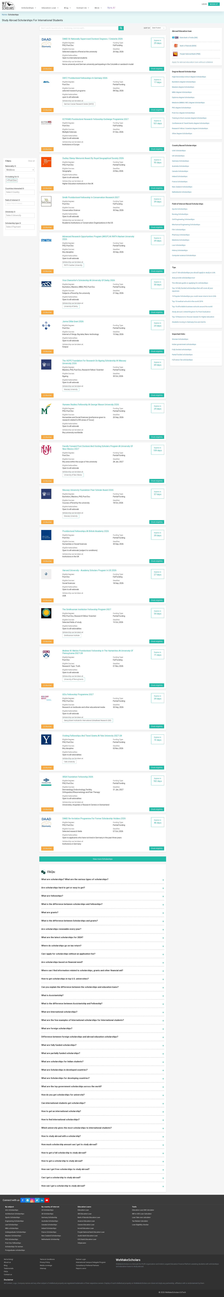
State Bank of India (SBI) (189, 38)
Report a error (81, 1268)
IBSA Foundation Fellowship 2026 (77, 777)
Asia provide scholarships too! (183, 278)
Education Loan (83, 1210)
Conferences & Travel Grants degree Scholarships (190, 123)
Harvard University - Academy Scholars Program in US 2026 (89, 570)
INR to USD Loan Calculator (142, 1214)
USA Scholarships (179, 151)
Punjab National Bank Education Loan (91, 1232)
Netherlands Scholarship (50, 1239)
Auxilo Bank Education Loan (88, 1236)
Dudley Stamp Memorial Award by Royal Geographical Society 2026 (93, 158)
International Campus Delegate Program (91, 1262)
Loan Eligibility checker (140, 1225)
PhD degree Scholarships (181, 108)
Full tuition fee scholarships (182, 360)
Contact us (8, 1274)
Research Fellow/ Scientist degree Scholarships (190, 128)
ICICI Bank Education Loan (87, 1239)
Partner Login (81, 1259)
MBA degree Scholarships (182, 92)
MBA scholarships (11, 1228)
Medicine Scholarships (180, 240)
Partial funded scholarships (182, 355)
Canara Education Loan (86, 1225)
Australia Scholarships (180, 166)
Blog (5, 1265)
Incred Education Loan (86, 1228)
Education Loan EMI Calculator (143, 1210)
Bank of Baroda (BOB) (188, 46)
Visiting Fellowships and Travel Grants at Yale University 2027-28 (92, 735)
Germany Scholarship (49, 1217)
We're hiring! (8, 1259)
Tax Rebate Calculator (140, 1221)
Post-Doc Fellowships (13, 1243)
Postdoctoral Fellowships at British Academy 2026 (85, 531)
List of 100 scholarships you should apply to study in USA (193, 273)
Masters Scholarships (13, 1236)
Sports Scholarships (179, 209)
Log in (204, 4)
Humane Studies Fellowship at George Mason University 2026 (90, 404)
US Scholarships (47, 1210)
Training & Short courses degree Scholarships (189, 118)
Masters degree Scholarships (183, 87)
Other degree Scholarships (182, 133)
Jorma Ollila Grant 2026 (72, 321)
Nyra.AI (111, 8)
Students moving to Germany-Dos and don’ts (189, 322)
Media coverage (46, 1265)
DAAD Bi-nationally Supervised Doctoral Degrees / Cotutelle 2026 (92, 39)
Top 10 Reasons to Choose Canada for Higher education (193, 317)
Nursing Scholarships (180, 214)
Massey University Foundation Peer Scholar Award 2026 (87, 490)
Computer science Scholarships (184, 255)
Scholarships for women (14, 1247)
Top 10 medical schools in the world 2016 (187, 301)
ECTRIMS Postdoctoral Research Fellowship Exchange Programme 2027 (95, 119)
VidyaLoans (82, 1243)
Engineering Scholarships (14, 1221)
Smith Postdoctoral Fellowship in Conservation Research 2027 (90, 197)
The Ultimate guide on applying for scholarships (190, 283)
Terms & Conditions (47, 1259)
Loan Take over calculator (141, 1217)
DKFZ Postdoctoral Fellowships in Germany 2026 (84, 78)
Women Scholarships (180, 339)
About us (7, 1262)
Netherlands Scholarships (181, 192)
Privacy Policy (45, 1262)
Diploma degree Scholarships (183, 97)
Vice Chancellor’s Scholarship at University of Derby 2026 (88, 280)
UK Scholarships (178, 156)
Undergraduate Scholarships (15, 1232)
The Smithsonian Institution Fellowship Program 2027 (86, 609)
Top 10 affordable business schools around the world (192, 307)
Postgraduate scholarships (15, 1250)
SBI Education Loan (85, 1214)
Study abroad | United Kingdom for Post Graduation (191, 312)
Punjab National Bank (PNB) (190, 54)
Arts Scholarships (11, 1210)
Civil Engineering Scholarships (183, 219)
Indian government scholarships (184, 344)
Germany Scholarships (180, 161)
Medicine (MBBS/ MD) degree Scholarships (188, 103)
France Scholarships (179, 182)
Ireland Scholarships (179, 176)
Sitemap (43, 1268)
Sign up (215, 4)
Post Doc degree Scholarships (183, 113)
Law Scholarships (178, 245)
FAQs (6, 1271)
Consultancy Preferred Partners (87, 1265)
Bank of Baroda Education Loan (89, 1217)
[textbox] (19, 180)
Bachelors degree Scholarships (183, 82)
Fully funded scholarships (181, 349)
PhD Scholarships (11, 1239)
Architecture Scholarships (14, 1214)
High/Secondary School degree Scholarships (189, 77)
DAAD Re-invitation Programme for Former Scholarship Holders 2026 (94, 818)
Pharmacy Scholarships (181, 235)
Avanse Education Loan (86, 1221)
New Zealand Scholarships (182, 187)
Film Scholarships (178, 230)
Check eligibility (157, 69)
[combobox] (20, 169)
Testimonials (8, 1268)
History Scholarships (180, 250)
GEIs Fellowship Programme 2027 (77, 694)
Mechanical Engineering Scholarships (186, 225)
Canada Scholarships (180, 171)
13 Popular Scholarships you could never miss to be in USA (194, 296)
